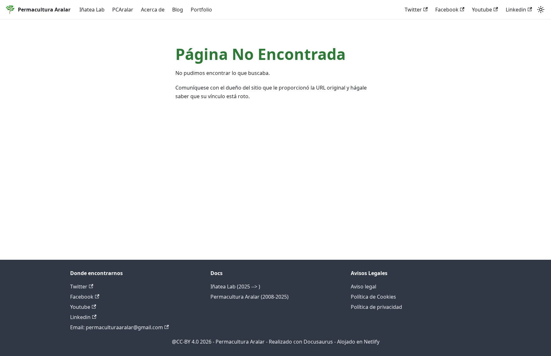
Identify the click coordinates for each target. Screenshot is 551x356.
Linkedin (516, 9)
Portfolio (201, 9)
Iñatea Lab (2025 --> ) (235, 286)
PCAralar (122, 9)
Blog (177, 9)
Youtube (482, 9)
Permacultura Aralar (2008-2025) (249, 296)
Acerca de (153, 9)
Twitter (413, 9)
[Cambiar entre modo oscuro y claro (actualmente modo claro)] (541, 9)
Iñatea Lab (92, 9)
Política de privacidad (376, 306)
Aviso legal (363, 286)
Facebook (447, 9)
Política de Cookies (373, 296)
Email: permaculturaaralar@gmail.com (116, 327)
